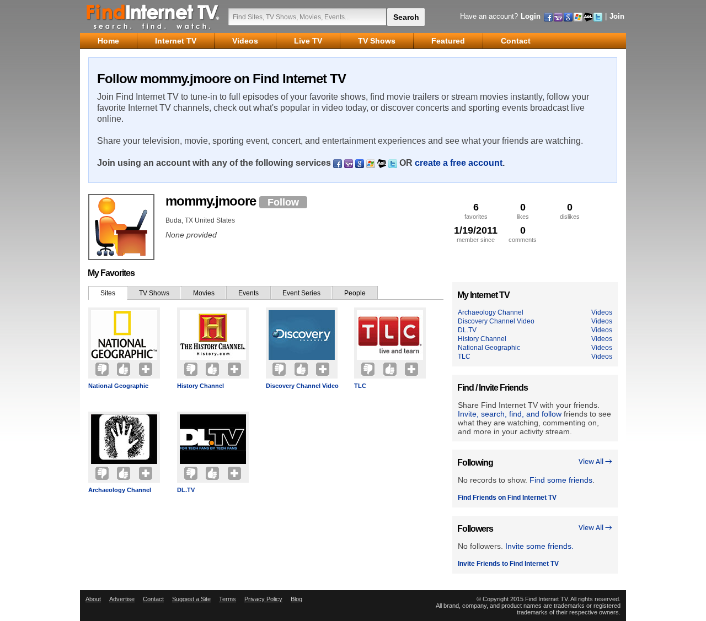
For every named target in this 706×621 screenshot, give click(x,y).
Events (248, 293)
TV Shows (154, 293)
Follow (283, 202)
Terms (227, 599)
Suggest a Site (191, 599)
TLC (360, 385)
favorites (476, 211)
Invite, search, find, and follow (509, 413)
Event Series (301, 293)
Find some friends (561, 480)
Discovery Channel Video (302, 385)
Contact (153, 599)
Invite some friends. (539, 546)
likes (523, 211)
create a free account (458, 163)
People (355, 293)
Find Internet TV (153, 16)
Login (531, 16)
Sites (107, 293)
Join (616, 16)
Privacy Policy (263, 599)
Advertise (122, 599)
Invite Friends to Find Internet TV (508, 564)
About (93, 599)
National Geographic (118, 385)
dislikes (570, 211)
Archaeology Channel (119, 490)
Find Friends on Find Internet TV (507, 497)
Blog (296, 599)
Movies (204, 293)
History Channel (200, 385)
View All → (595, 462)
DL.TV (186, 490)
